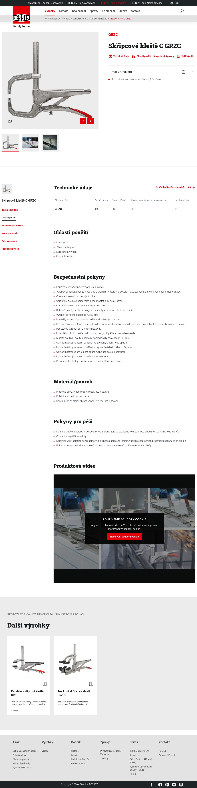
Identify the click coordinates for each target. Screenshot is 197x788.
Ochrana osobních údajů (24, 751)
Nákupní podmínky (21, 763)
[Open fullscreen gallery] (10, 121)
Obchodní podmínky (22, 759)
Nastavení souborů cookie (124, 536)
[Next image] (90, 121)
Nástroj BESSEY (52, 18)
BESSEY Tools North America (147, 3)
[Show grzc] (10, 143)
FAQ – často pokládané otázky (141, 761)
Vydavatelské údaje (22, 767)
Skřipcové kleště (98, 18)
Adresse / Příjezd (167, 755)
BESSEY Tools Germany (113, 3)
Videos (45, 751)
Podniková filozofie (80, 759)
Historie (74, 751)
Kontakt (163, 751)
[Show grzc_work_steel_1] (30, 143)
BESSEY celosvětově (139, 751)
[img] (50, 80)
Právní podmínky (21, 755)
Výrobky (66, 18)
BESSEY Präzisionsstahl (81, 3)
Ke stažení (134, 755)
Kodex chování (78, 763)
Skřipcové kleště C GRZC (119, 18)
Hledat (133, 774)
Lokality (75, 755)
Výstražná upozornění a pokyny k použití (141, 768)
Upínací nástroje (80, 18)
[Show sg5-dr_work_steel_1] (50, 143)
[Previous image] (83, 121)
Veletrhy (104, 758)
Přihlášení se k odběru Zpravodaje (44, 3)
